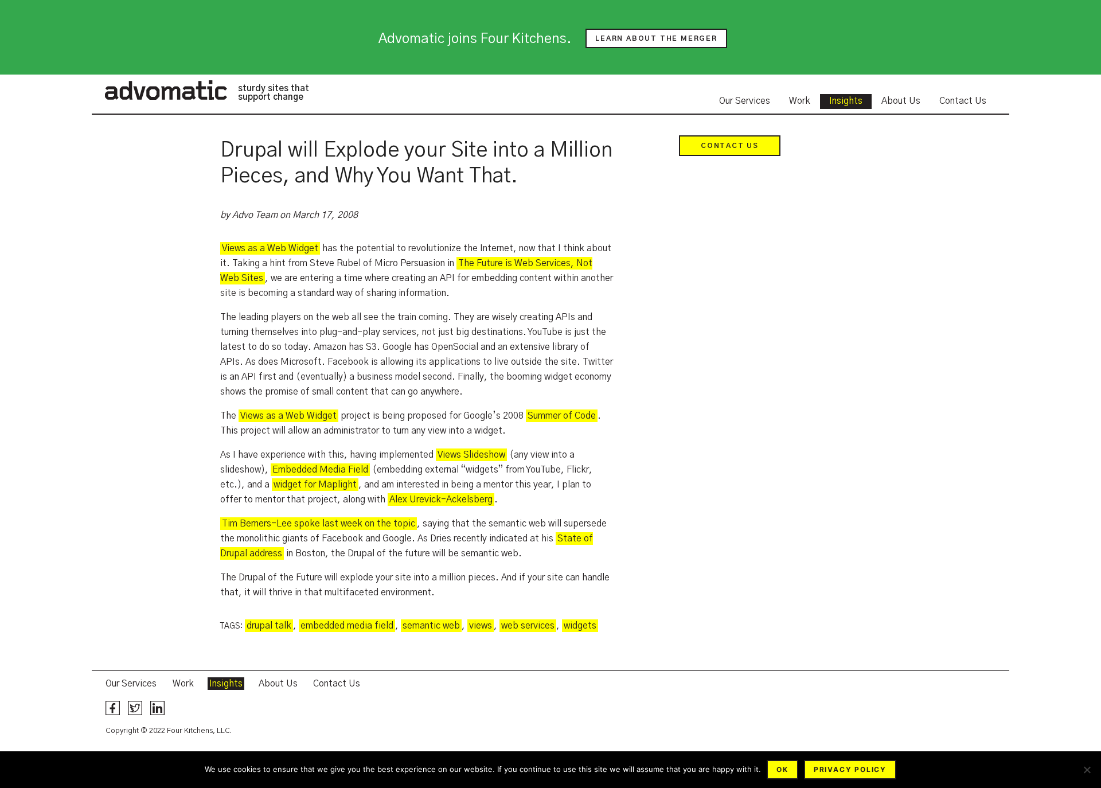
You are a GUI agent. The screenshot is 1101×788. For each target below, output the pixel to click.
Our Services (744, 101)
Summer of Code (562, 415)
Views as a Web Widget (270, 248)
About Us (900, 101)
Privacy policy (850, 769)
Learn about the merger (656, 38)
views (480, 625)
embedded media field (346, 625)
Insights (845, 101)
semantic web (431, 625)
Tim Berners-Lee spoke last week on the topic (318, 523)
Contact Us (962, 101)
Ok (782, 769)
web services (528, 625)
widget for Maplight (315, 484)
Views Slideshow (471, 454)
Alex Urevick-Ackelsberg (441, 499)
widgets (580, 625)
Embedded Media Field (320, 469)
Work (799, 101)
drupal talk (269, 625)
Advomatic (166, 90)
